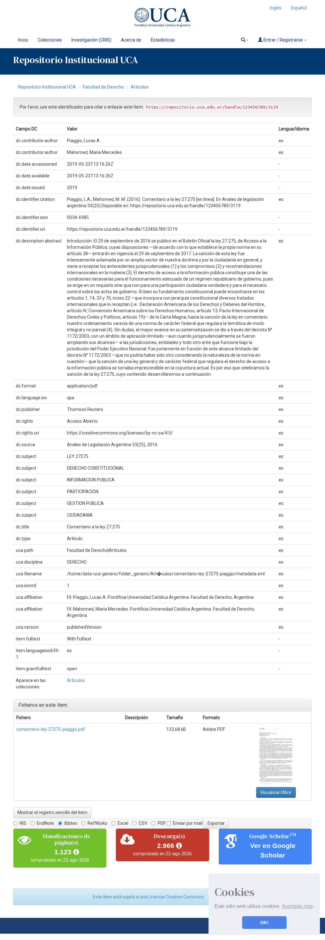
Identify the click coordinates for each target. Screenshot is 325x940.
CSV (143, 823)
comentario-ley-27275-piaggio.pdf (50, 729)
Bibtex (70, 823)
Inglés (276, 7)
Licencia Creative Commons (176, 896)
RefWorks (97, 823)
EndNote (45, 823)
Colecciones (50, 40)
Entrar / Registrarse (283, 40)
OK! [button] (264, 922)
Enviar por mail (187, 823)
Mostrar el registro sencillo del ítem (52, 812)
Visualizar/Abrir (276, 792)
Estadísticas (163, 40)
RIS (23, 823)
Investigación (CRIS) (91, 40)
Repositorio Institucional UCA (47, 86)
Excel (123, 823)
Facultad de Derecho (103, 86)
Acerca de (131, 40)
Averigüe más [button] (297, 906)
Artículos (140, 86)
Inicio (23, 40)
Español (299, 7)
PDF (162, 823)
